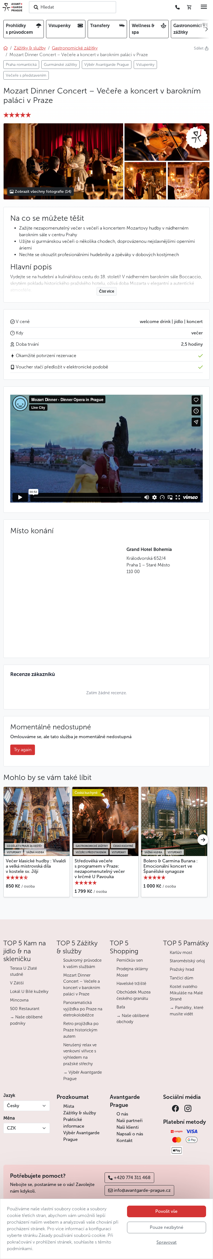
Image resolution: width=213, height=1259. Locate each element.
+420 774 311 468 (132, 1177)
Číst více (106, 291)
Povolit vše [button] (166, 1211)
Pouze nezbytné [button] (166, 1227)
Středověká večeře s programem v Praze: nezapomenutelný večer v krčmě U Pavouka (100, 869)
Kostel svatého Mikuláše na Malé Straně (186, 993)
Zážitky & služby (79, 1112)
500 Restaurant (24, 1008)
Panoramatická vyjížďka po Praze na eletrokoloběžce (82, 1009)
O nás (122, 1114)
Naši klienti (127, 1127)
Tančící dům (181, 978)
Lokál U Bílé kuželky (29, 991)
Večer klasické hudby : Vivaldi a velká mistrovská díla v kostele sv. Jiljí (36, 866)
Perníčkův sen (129, 960)
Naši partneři (129, 1120)
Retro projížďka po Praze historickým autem (80, 1030)
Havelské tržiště (131, 983)
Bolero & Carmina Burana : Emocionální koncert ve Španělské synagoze (170, 866)
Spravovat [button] (166, 1242)
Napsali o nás (129, 1133)
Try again (22, 749)
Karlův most (181, 952)
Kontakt (124, 1140)
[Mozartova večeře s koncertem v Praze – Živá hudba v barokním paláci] (167, 142)
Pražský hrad (182, 969)
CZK (11, 1128)
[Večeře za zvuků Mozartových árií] (63, 161)
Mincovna (19, 1000)
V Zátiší (17, 982)
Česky (13, 1105)
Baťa (120, 1007)
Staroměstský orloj (187, 960)
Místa (68, 1106)
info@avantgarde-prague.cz (142, 1190)
